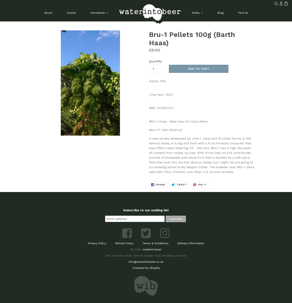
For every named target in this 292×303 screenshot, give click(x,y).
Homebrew (98, 12)
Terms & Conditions (155, 243)
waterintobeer (152, 249)
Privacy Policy (97, 243)
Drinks (196, 12)
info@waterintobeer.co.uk (146, 261)
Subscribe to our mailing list (146, 210)
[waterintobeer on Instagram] (165, 237)
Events (71, 12)
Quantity (155, 61)
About (48, 12)
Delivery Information (190, 243)
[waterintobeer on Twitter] (146, 237)
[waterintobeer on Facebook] (127, 237)
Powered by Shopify (146, 267)
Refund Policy (124, 243)
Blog (220, 12)
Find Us (243, 12)
